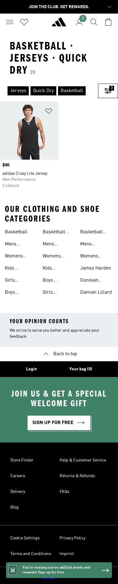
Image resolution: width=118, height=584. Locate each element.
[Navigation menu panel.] (9, 22)
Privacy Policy (72, 538)
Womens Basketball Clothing (91, 257)
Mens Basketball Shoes (54, 245)
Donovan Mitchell (89, 281)
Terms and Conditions (30, 554)
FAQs (64, 492)
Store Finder (22, 460)
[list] (49, 91)
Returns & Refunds (77, 476)
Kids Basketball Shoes (54, 269)
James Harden (95, 268)
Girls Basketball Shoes (54, 293)
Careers (17, 476)
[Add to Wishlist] (49, 112)
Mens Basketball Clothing (91, 245)
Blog (14, 507)
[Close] (12, 570)
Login (31, 369)
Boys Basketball (16, 293)
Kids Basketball (16, 269)
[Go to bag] (108, 22)
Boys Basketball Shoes (54, 281)
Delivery (17, 492)
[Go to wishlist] (24, 22)
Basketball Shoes (54, 233)
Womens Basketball (16, 257)
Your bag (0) (80, 369)
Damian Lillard (96, 292)
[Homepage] (59, 24)
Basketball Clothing (91, 233)
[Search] (94, 22)
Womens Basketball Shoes (54, 257)
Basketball (16, 232)
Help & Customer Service (83, 460)
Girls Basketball (16, 281)
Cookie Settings (25, 538)
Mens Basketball (16, 245)
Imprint (67, 554)
